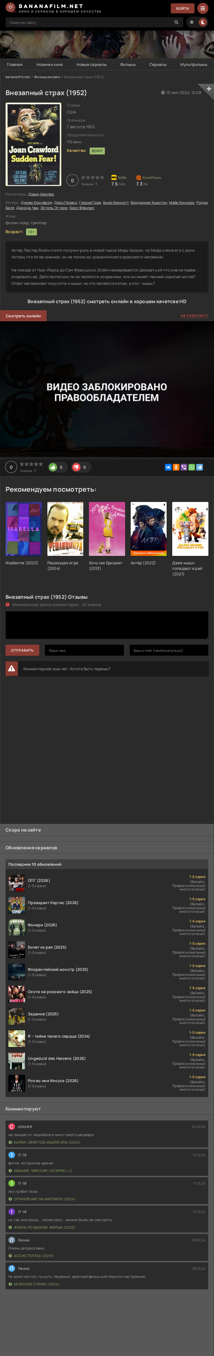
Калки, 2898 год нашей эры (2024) (47, 1142)
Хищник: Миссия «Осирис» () (43, 1170)
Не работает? (194, 315)
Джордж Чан (27, 207)
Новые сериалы (91, 64)
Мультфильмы (193, 64)
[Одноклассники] (176, 467)
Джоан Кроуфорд (36, 202)
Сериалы (157, 64)
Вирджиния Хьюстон (149, 202)
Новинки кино (50, 64)
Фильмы (127, 64)
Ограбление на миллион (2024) (45, 1199)
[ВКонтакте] (168, 467)
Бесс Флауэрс (82, 207)
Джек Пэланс (65, 202)
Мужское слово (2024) (37, 1284)
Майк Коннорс (181, 202)
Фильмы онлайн (47, 77)
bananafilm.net (18, 77)
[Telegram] (199, 467)
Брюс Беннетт (116, 202)
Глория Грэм (90, 202)
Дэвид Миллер (41, 194)
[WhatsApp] (191, 467)
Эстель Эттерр (54, 207)
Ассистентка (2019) (34, 1255)
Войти (182, 8)
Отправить (22, 650)
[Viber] (184, 467)
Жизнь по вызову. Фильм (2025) (45, 1227)
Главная (15, 64)
